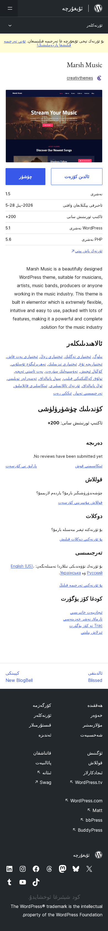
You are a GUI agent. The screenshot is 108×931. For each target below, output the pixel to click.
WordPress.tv (86, 782)
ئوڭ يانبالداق (92, 385)
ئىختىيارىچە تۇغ (90, 363)
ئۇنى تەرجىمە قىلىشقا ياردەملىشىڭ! (37, 43)
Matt (94, 810)
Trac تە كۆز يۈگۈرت (85, 625)
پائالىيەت (43, 762)
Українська (70, 572)
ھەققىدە (95, 705)
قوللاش (95, 762)
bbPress (91, 820)
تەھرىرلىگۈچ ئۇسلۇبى (28, 363)
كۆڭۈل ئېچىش (91, 371)
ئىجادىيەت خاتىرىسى (86, 612)
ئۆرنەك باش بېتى (88, 250)
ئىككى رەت (62, 393)
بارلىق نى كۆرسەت (21, 465)
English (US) (22, 566)
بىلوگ (97, 356)
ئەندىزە (44, 735)
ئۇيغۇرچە (81, 855)
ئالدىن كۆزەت (77, 176)
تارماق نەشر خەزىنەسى (82, 618)
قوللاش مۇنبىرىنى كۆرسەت (80, 502)
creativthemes (80, 77)
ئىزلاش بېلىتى (91, 632)
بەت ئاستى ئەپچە (29, 371)
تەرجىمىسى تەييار (88, 393)
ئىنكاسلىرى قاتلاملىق (30, 385)
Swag (42, 782)
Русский (94, 572)
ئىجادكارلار (92, 772)
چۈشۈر (25, 176)
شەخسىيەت (91, 735)
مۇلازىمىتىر (92, 725)
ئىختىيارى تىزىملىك (62, 363)
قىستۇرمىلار (40, 725)
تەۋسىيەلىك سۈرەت (61, 371)
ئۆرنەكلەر (94, 25)
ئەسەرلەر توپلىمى (22, 378)
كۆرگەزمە (42, 705)
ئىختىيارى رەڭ (51, 356)
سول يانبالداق (50, 378)
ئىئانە (44, 772)
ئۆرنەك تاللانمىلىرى (65, 385)
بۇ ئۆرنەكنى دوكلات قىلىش (81, 539)
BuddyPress (87, 830)
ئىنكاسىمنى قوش (88, 465)
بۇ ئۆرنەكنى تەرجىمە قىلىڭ (80, 585)
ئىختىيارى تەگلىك (78, 356)
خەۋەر (96, 715)
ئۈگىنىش (94, 753)
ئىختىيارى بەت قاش (22, 356)
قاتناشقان (42, 753)
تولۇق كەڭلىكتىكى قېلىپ (82, 378)
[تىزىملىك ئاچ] (9, 8)
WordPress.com (83, 800)
